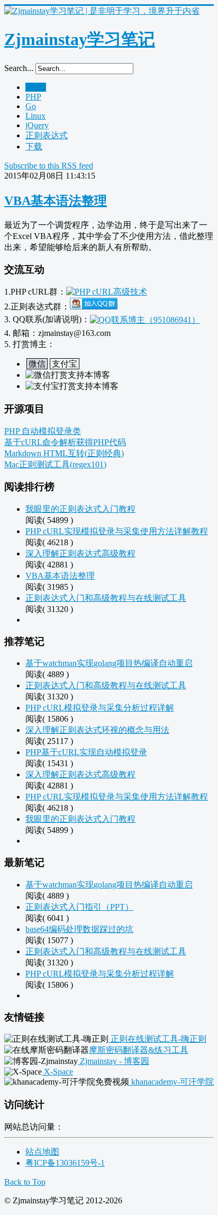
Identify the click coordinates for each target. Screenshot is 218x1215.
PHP (33, 96)
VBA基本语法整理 (55, 201)
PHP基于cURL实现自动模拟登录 (86, 752)
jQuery (37, 125)
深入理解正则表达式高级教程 (80, 553)
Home (35, 87)
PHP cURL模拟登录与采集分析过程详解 (99, 707)
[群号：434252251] (93, 306)
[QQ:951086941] (145, 319)
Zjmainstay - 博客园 (113, 1061)
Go (30, 106)
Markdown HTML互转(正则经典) (64, 453)
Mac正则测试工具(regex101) (55, 464)
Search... (18, 68)
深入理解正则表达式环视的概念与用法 (97, 729)
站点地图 (42, 1151)
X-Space (57, 1071)
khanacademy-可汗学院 (171, 1081)
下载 (33, 146)
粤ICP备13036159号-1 (65, 1162)
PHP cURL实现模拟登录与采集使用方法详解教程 (116, 531)
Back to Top (25, 1181)
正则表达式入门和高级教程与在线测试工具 (105, 597)
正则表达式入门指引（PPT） (79, 906)
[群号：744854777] (106, 291)
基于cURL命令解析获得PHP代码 (65, 442)
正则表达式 (46, 135)
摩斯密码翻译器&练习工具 (138, 1049)
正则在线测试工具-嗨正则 (157, 1038)
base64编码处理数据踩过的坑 (79, 929)
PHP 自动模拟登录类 (42, 431)
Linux (35, 115)
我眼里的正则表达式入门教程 (80, 508)
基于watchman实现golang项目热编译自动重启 (109, 663)
